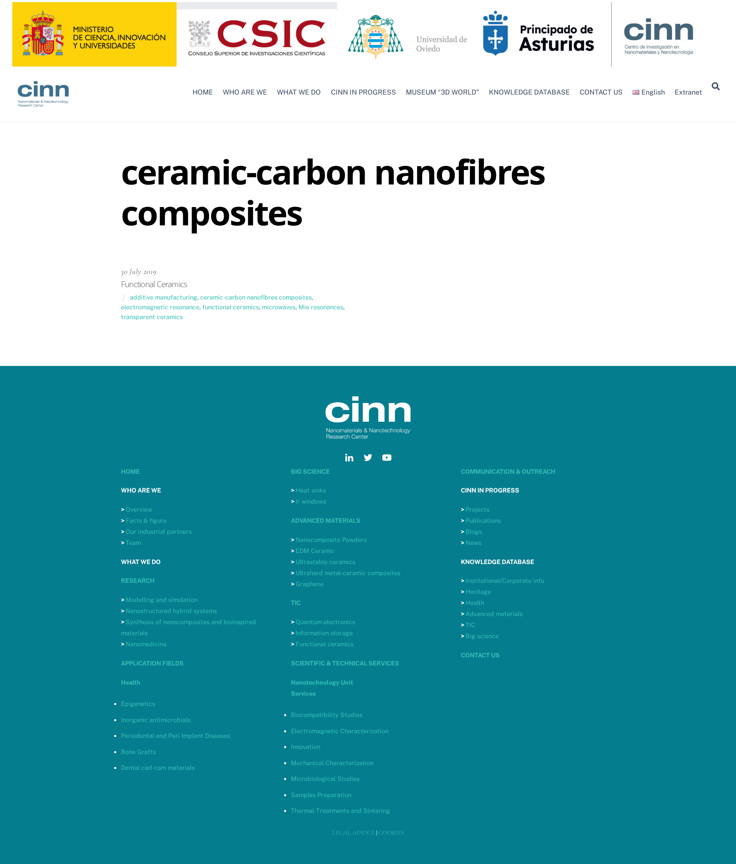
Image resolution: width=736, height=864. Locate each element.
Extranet (688, 92)
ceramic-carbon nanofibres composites (256, 297)
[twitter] (368, 456)
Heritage (478, 591)
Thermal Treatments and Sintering (340, 810)
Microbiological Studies (325, 778)
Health (475, 602)
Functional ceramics (325, 644)
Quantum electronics (325, 621)
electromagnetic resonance (160, 307)
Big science (482, 635)
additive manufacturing (163, 297)
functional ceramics (230, 307)
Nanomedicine (146, 644)
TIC (470, 624)
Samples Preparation (321, 794)
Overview (139, 509)
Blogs (474, 531)
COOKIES (391, 832)
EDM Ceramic (315, 550)
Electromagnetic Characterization (339, 730)
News (473, 542)
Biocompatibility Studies (326, 714)
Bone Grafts (138, 751)
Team (133, 542)
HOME (203, 92)
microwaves (279, 307)
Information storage (324, 632)
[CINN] (43, 111)
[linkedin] (349, 456)
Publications (483, 520)
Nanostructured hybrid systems (171, 610)
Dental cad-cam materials (158, 767)
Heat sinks (311, 490)
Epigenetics (138, 703)
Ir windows (311, 501)
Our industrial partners (159, 531)
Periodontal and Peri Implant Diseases (175, 735)
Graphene (310, 584)
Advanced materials (494, 613)
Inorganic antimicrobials (155, 719)
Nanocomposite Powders (331, 539)
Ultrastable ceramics (325, 561)
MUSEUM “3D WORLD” (442, 92)
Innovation (305, 746)
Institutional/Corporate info (505, 580)
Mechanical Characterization (332, 762)
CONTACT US (601, 92)
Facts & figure (146, 520)
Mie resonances (321, 307)
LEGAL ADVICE (353, 832)
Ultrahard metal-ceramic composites (348, 572)
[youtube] (386, 456)
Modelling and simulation (162, 599)
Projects (477, 509)
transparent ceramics (152, 316)
